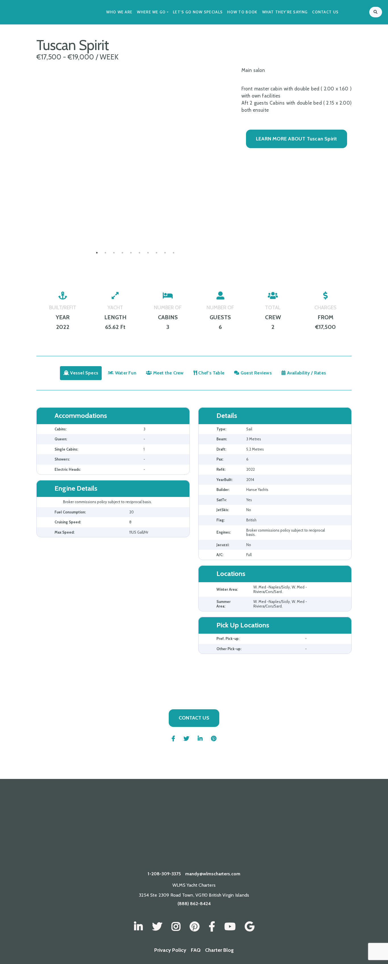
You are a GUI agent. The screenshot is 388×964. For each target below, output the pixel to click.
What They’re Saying (285, 12)
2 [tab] (105, 253)
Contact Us (325, 12)
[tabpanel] (135, 224)
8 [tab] (156, 253)
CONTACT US (194, 718)
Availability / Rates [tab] (305, 373)
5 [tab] (131, 253)
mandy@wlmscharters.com (212, 873)
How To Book (242, 12)
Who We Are (119, 12)
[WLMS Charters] (157, 927)
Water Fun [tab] (125, 373)
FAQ (196, 950)
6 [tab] (139, 253)
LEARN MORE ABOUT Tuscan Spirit (296, 139)
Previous (32, 224)
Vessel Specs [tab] (83, 373)
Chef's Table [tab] (210, 373)
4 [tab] (122, 253)
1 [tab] (97, 253)
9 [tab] (165, 253)
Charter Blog (219, 950)
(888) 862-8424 (194, 903)
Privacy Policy (170, 950)
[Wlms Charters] (194, 927)
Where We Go (151, 12)
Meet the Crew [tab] (168, 373)
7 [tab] (148, 253)
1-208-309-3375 (164, 873)
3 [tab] (114, 253)
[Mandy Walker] (138, 927)
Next (238, 224)
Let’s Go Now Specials (198, 12)
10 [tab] (173, 253)
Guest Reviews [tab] (255, 373)
